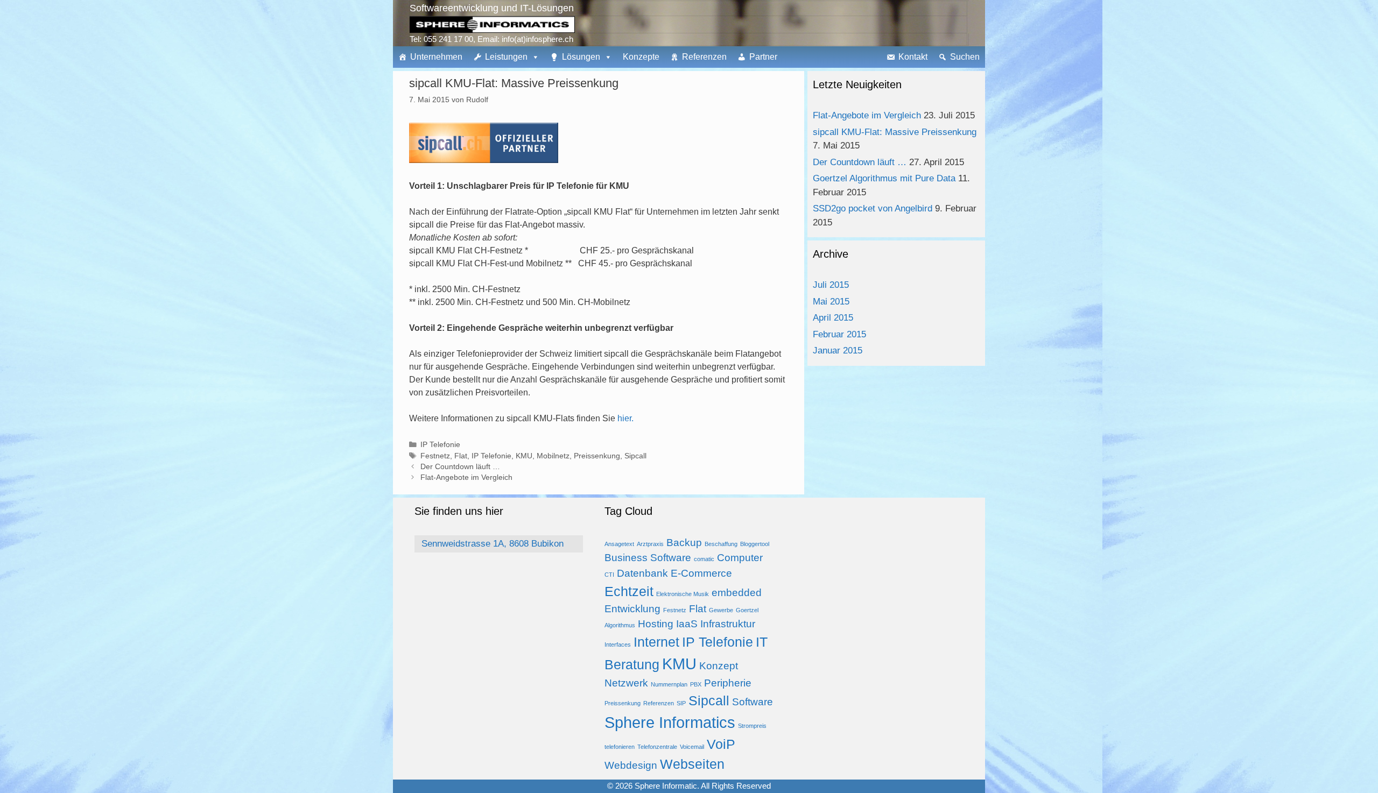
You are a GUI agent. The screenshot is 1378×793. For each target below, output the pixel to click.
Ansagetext (619, 544)
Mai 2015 (831, 301)
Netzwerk (626, 683)
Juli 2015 (831, 285)
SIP (681, 703)
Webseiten (692, 764)
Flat (460, 456)
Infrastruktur (727, 623)
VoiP (721, 744)
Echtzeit (628, 591)
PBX (695, 684)
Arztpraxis (650, 544)
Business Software (647, 557)
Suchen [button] (965, 56)
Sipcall (635, 456)
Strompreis (752, 726)
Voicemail (692, 747)
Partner (763, 56)
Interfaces (617, 644)
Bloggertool (754, 544)
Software (752, 701)
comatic (704, 559)
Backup (684, 542)
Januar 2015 (837, 350)
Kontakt (912, 56)
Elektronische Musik (682, 594)
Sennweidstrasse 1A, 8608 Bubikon (492, 544)
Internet (656, 642)
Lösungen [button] (581, 56)
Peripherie (727, 683)
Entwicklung (632, 608)
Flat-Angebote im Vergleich (466, 477)
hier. (625, 418)
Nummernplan (669, 684)
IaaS (687, 623)
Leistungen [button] (506, 56)
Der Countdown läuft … (460, 467)
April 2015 (833, 318)
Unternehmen (436, 56)
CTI (609, 574)
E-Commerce (701, 573)
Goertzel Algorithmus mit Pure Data (884, 178)
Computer (740, 557)
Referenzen (704, 56)
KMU (524, 456)
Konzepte (641, 56)
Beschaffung (721, 544)
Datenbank (642, 573)
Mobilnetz (553, 456)
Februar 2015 (839, 334)
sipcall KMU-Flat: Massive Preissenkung (894, 132)
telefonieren (619, 747)
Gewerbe (721, 610)
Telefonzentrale (657, 747)
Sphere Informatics (669, 722)
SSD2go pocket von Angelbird (872, 208)
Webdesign (630, 765)
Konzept (718, 665)
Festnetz (435, 456)
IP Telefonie (440, 445)
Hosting (655, 623)
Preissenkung (597, 456)
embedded (737, 592)
